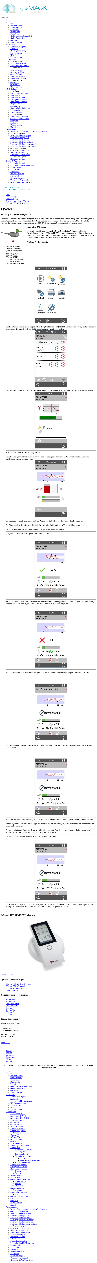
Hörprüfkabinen (16, 104)
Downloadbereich (17, 174)
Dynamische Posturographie (20, 136)
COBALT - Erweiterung (19, 150)
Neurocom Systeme (17, 159)
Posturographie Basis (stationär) (22, 142)
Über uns (9, 23)
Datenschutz (15, 32)
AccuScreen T (11, 999)
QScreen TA (15, 85)
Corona (18, 1171)
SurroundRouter (16, 53)
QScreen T (14, 83)
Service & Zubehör (13, 161)
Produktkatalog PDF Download (22, 165)
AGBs (8, 1059)
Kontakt (9, 1053)
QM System (14, 40)
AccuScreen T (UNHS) (19, 64)
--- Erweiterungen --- (18, 1226)
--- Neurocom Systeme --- (20, 1235)
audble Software (16, 74)
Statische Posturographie (19, 138)
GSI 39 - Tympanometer (19, 119)
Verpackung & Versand (19, 180)
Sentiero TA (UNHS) (18, 78)
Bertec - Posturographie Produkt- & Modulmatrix (28, 131)
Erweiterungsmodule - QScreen (17, 201)
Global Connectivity (18, 38)
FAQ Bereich (15, 170)
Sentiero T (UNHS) (17, 76)
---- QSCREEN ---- (17, 1133)
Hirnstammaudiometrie (18, 102)
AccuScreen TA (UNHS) (19, 66)
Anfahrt (8, 1051)
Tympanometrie (16, 57)
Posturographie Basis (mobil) (21, 140)
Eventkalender (15, 167)
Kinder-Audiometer (22, 1162)
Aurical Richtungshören (24, 1101)
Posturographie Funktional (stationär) (24, 146)
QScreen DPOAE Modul (15, 986)
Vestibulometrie (16, 125)
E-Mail (10, 975)
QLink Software (16, 87)
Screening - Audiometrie (19, 93)
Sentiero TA (10, 1010)
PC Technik (14, 176)
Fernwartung (15, 172)
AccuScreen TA (12, 1002)
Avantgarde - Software (18, 100)
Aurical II (14, 49)
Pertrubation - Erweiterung (20, 155)
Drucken (4, 975)
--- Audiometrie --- (17, 1143)
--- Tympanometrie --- (18, 1190)
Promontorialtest (16, 110)
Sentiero (18, 1173)
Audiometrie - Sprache (18, 47)
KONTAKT (5, 1043)
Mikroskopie (15, 106)
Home (8, 21)
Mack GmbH (15, 34)
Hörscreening (11, 59)
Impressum (14, 30)
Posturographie (11, 129)
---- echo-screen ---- (17, 1120)
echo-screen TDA (17, 72)
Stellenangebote (16, 27)
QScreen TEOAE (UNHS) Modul (18, 984)
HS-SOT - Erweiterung (19, 153)
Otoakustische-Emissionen (20, 108)
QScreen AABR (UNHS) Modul (18, 988)
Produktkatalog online (18, 163)
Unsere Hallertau (16, 25)
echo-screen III (16, 70)
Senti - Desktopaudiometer (30, 1160)
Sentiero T (9, 1008)
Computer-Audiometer (23, 1150)
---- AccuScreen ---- (17, 1114)
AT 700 (23, 1152)
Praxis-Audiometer (22, 1154)
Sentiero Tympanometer (19, 117)
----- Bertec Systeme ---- (19, 1211)
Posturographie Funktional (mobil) (23, 144)
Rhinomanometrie (17, 112)
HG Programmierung (18, 51)
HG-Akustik (10, 44)
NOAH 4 (14, 55)
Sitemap (9, 1061)
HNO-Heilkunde (12, 89)
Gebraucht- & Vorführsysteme (21, 182)
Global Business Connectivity (21, 36)
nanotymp (14, 121)
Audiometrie (15, 95)
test (16, 1194)
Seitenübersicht (16, 42)
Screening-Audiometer (23, 1156)
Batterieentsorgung (17, 178)
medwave (14, 123)
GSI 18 (22, 1158)
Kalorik (13, 127)
